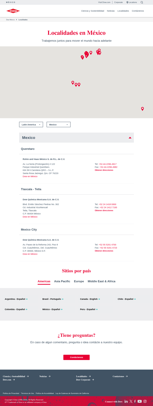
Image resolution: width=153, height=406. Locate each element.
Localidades (123, 11)
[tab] (44, 282)
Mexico (53, 124)
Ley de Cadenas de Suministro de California (72, 393)
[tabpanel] (76, 304)
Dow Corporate (89, 380)
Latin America (29, 124)
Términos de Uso (27, 393)
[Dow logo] (13, 11)
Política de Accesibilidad (45, 393)
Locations (133, 2)
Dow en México (30, 176)
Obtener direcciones (104, 170)
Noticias (111, 11)
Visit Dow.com (104, 2)
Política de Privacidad (11, 393)
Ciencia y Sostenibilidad (92, 11)
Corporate (118, 2)
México (11, 2)
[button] (82, 58)
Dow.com (16, 380)
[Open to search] (143, 2)
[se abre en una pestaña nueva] (126, 401)
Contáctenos (138, 11)
